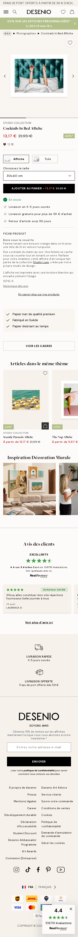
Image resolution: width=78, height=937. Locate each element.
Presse (32, 794)
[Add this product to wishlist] (70, 42)
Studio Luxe (41, 262)
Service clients (51, 794)
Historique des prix (15, 286)
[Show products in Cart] (72, 12)
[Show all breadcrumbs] (7, 34)
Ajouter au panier (39, 188)
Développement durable (20, 815)
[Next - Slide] (73, 76)
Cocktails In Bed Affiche (57, 33)
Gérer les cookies (53, 843)
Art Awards (29, 851)
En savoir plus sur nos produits (38, 294)
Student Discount (25, 833)
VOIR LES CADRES (39, 346)
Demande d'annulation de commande (56, 834)
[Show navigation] (6, 12)
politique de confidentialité (39, 770)
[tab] (13, 116)
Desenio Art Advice (54, 787)
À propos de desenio (23, 787)
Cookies (46, 815)
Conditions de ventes (55, 808)
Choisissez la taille (16, 168)
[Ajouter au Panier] (45, 425)
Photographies (26, 33)
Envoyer (39, 761)
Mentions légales (25, 801)
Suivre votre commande (57, 801)
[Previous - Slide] (5, 76)
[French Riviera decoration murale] (29, 489)
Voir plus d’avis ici (39, 622)
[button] (58, 919)
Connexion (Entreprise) (21, 858)
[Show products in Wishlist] (63, 12)
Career (32, 808)
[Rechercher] (14, 12)
